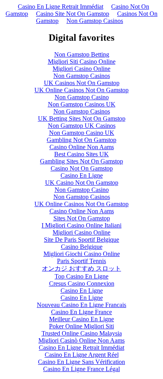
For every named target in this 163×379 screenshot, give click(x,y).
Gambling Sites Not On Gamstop (81, 161)
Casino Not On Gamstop (82, 168)
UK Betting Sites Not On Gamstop (81, 118)
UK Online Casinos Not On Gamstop (81, 90)
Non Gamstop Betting (81, 54)
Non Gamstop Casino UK (81, 132)
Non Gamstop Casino (82, 97)
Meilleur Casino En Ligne (81, 319)
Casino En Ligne (82, 175)
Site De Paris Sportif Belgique (81, 239)
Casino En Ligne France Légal (81, 369)
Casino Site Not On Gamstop (72, 13)
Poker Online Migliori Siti (81, 326)
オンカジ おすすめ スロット (81, 268)
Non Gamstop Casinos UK (82, 104)
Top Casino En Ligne (81, 276)
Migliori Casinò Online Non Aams (81, 340)
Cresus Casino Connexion (81, 283)
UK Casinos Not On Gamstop (81, 83)
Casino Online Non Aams (81, 147)
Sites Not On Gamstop (81, 218)
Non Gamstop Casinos (94, 20)
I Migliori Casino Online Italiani (81, 225)
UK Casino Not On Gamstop (81, 182)
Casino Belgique (81, 246)
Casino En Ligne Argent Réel (82, 354)
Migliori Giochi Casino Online (82, 253)
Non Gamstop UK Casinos (82, 125)
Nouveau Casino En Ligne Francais (81, 304)
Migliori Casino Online (81, 68)
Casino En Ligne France (81, 312)
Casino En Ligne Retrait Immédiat (60, 6)
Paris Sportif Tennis (81, 261)
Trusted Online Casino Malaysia (82, 333)
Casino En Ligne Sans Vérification (81, 361)
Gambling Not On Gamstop (81, 139)
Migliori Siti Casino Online (82, 61)
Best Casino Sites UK (81, 154)
